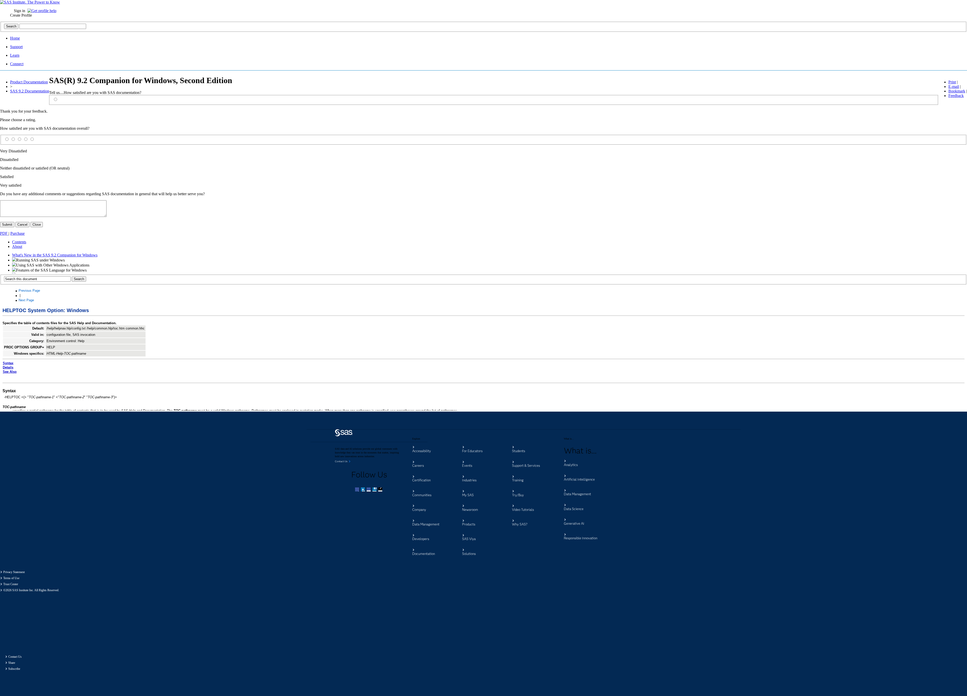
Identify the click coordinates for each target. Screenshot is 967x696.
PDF (4, 233)
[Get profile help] (43, 11)
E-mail (953, 86)
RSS (380, 489)
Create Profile (21, 15)
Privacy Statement (14, 572)
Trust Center (10, 584)
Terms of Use (11, 578)
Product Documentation (29, 82)
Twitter (363, 489)
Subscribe (14, 669)
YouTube (374, 489)
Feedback (956, 95)
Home (15, 38)
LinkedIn (369, 489)
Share (11, 663)
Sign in (19, 11)
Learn (14, 55)
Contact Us (15, 656)
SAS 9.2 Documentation (29, 91)
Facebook (357, 489)
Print (952, 82)
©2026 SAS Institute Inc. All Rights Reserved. (31, 590)
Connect (16, 64)
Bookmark (956, 91)
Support (16, 47)
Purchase (17, 233)
